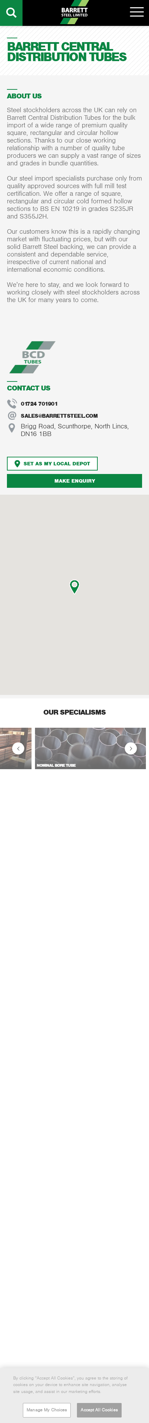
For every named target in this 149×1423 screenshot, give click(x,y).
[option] (74, 748)
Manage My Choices (47, 1409)
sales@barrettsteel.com (59, 416)
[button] (74, 587)
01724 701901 (39, 404)
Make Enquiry (74, 481)
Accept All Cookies (99, 1409)
